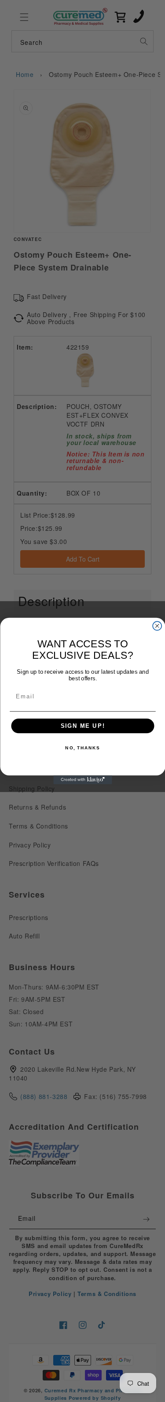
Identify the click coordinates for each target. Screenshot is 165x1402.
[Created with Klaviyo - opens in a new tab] (82, 779)
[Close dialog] (157, 625)
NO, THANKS (82, 748)
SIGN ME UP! (82, 726)
